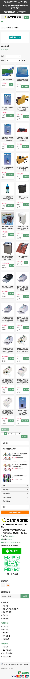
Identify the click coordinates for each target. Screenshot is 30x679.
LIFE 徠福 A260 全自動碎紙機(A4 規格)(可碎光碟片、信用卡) (8, 258)
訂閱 (25, 596)
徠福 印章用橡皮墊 (7, 79)
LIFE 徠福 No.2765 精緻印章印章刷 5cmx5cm (22, 80)
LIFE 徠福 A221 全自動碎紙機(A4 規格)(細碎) (7, 227)
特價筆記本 (6, 489)
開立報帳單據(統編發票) (10, 609)
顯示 (2, 60)
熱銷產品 (5, 615)
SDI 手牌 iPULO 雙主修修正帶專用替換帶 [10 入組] (19, 465)
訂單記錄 (5, 626)
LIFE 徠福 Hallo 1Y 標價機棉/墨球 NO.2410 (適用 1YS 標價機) (22, 139)
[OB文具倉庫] (13, 17)
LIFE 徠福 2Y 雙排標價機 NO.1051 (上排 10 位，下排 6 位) (22, 109)
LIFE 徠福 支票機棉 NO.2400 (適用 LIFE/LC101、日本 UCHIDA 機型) (22, 412)
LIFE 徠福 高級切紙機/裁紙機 (22, 257)
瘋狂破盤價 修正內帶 (9, 449)
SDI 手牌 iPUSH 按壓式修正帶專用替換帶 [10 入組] (19, 454)
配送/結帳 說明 (7, 653)
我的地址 (5, 633)
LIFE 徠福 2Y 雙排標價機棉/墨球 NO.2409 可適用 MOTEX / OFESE (8, 139)
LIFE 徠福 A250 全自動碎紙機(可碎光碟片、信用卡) (22, 228)
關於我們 (5, 606)
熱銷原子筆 (6, 493)
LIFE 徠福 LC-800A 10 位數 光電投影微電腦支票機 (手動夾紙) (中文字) (7, 381)
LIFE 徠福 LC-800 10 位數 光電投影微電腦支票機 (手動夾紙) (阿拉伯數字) (22, 350)
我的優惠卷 (6, 636)
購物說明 (5, 647)
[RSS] (8, 585)
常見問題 (4, 644)
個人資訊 (5, 629)
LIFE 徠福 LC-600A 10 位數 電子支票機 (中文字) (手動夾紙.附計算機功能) (7, 319)
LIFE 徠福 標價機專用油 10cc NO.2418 (7, 168)
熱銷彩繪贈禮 (7, 497)
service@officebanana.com (12, 542)
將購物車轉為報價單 (14, 512)
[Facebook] (3, 585)
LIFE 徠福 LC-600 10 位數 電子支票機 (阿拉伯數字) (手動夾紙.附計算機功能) (22, 288)
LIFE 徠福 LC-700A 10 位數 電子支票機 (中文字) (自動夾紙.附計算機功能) (7, 350)
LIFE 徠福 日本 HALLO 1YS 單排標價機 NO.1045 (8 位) (22, 169)
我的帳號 (4, 623)
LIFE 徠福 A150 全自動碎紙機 (22, 197)
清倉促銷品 (6, 501)
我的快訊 (5, 639)
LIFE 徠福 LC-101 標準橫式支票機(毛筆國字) (7, 287)
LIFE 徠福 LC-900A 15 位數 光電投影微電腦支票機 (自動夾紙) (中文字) (7, 412)
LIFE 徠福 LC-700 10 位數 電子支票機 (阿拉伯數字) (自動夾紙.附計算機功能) (22, 319)
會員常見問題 (7, 650)
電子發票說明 (7, 656)
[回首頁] (2, 28)
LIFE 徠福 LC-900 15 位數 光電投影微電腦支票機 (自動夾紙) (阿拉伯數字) (22, 381)
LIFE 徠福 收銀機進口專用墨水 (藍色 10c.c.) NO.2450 (7, 198)
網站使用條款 (7, 612)
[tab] (15, 449)
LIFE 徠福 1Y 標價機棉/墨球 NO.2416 (7, 108)
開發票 (12, 12)
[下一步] (19, 433)
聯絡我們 (5, 618)
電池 (4, 485)
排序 (2, 56)
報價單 (23, 12)
